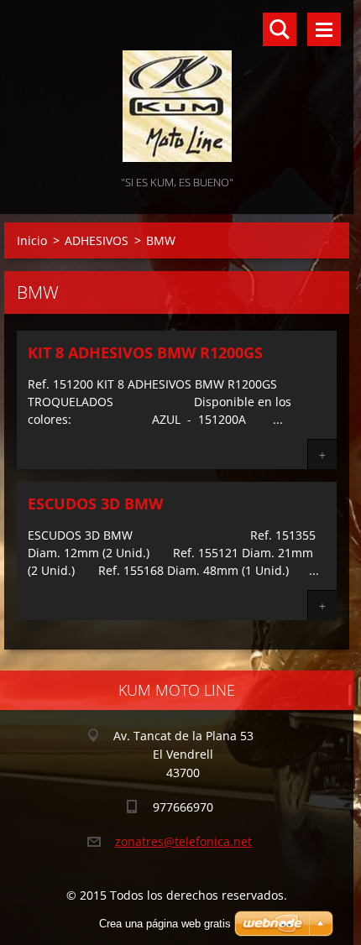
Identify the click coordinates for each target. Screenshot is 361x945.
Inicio (32, 240)
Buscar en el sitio (279, 29)
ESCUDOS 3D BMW (95, 503)
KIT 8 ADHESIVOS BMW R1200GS (145, 352)
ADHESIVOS (96, 240)
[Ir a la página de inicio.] (176, 86)
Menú (324, 29)
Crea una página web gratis (165, 923)
